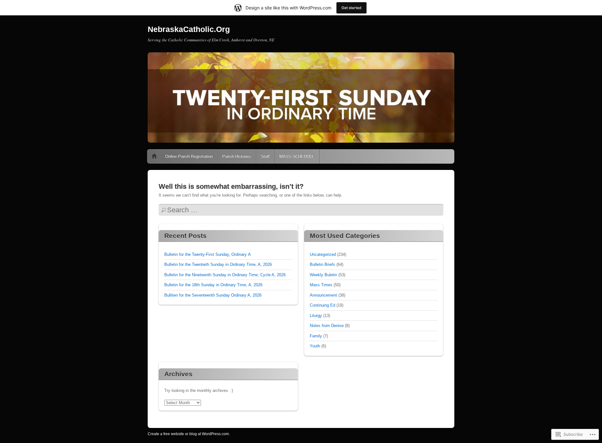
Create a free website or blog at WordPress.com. (189, 434)
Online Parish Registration (189, 156)
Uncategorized (323, 254)
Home (154, 156)
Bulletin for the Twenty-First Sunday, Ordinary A (207, 254)
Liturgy (316, 315)
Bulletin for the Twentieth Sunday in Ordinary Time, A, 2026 (218, 264)
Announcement (323, 295)
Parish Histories (236, 156)
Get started (351, 7)
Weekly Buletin (323, 274)
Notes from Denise (327, 325)
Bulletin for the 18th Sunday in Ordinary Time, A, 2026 (213, 284)
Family (316, 336)
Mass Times (321, 284)
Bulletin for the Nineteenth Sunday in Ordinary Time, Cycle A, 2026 (225, 274)
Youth (315, 346)
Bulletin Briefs (322, 264)
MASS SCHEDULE (296, 156)
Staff (265, 156)
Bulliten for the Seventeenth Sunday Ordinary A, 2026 (212, 295)
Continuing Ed (322, 305)
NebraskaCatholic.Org (189, 29)
